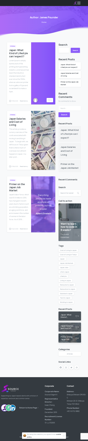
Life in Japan (64, 272)
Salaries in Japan (66, 294)
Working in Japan (66, 302)
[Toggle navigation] (79, 3)
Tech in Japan (65, 298)
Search (62, 44)
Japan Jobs (64, 267)
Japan (62, 259)
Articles (70, 354)
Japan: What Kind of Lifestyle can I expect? (18, 53)
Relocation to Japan (67, 289)
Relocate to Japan (67, 285)
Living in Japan (65, 281)
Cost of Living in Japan (68, 250)
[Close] (64, 436)
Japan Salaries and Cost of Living (17, 122)
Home (44, 22)
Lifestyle (63, 276)
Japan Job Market (66, 263)
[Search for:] (69, 108)
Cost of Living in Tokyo (68, 255)
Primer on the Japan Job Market (17, 187)
